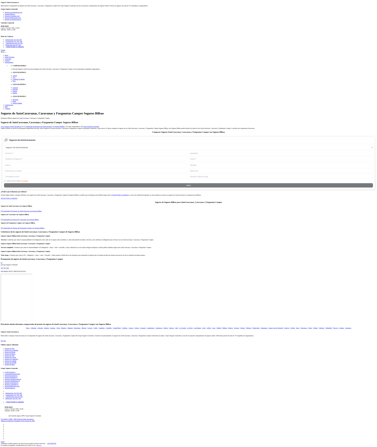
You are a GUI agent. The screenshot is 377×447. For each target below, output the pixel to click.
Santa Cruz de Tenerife (276, 328)
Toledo (315, 328)
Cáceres (89, 328)
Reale (14, 101)
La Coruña (182, 328)
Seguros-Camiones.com (12, 16)
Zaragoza (348, 328)
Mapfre (15, 93)
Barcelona (77, 328)
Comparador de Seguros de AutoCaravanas (38, 126)
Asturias (52, 328)
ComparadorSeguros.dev (12, 374)
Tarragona (304, 328)
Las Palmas (197, 328)
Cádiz (95, 328)
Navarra (236, 328)
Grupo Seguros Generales (91, 126)
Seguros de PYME (10, 363)
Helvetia (15, 89)
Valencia (321, 328)
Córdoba (124, 328)
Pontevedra (256, 328)
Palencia (248, 328)
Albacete (33, 328)
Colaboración (9, 105)
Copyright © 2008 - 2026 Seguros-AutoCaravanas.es (17, 419)
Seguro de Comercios (11, 359)
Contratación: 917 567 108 (13, 41)
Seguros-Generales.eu (11, 383)
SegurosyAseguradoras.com (13, 12)
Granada (142, 328)
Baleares (70, 328)
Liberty (15, 91)
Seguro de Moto (10, 364)
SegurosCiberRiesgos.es (12, 381)
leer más (3, 341)
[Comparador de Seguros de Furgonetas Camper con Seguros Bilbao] (22, 228)
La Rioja (190, 328)
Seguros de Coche (10, 357)
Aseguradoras (9, 62)
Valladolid (328, 328)
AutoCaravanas (9, 57)
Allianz (15, 76)
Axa (14, 77)
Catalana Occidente (19, 79)
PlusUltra (15, 100)
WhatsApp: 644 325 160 (13, 45)
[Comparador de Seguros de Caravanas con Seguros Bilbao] (20, 219)
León (203, 328)
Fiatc (14, 81)
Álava (28, 328)
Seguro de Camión (10, 361)
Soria (297, 328)
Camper (7, 60)
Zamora (341, 328)
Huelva (166, 328)
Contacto (7, 108)
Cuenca (131, 328)
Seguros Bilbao (17, 103)
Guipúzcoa (159, 328)
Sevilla (293, 328)
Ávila (58, 328)
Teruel (310, 328)
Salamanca (264, 328)
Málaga (224, 328)
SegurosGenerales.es (11, 376)
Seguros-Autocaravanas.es (13, 19)
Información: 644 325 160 (13, 43)
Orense (242, 328)
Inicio (6, 55)
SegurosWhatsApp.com (12, 386)
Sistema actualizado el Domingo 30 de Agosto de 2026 (18, 421)
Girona (137, 328)
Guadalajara (150, 328)
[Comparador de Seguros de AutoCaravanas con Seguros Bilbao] (21, 211)
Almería (46, 328)
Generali (15, 88)
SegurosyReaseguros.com (13, 18)
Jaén (176, 328)
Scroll (2, 442)
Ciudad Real (117, 328)
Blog (6, 107)
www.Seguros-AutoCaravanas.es (11, 126)
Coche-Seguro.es (10, 372)
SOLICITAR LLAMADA (120, 195)
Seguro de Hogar (10, 352)
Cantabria (102, 328)
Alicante (40, 328)
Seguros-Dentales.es (11, 377)
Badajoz (63, 328)
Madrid (219, 328)
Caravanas (8, 59)
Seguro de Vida (9, 348)
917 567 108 (5, 268)
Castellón (109, 328)
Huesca (171, 328)
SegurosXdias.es (10, 14)
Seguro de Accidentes (11, 350)
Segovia (286, 328)
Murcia (230, 328)
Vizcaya (335, 328)
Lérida (209, 328)
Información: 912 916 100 (13, 40)
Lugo (213, 328)
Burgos (84, 328)
